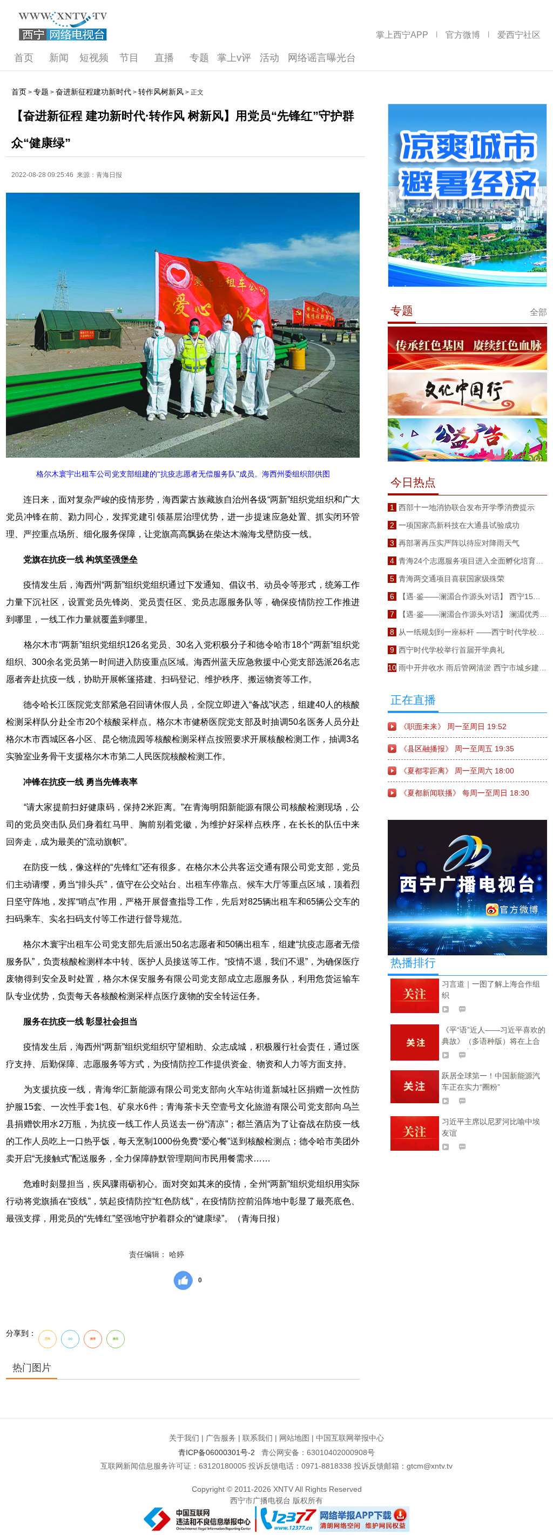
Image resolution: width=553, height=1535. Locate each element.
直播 (164, 57)
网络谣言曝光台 (322, 57)
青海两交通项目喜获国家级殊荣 (451, 578)
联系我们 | (259, 1438)
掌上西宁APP (402, 34)
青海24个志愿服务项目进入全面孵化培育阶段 (475, 560)
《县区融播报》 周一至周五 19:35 (457, 748)
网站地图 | (296, 1438)
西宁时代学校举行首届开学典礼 (451, 650)
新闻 (59, 57)
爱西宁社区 (519, 34)
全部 (538, 312)
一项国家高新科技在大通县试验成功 (459, 525)
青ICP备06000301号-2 (218, 1452)
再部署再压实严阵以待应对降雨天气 (459, 543)
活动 (269, 57)
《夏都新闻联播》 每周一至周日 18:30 (464, 793)
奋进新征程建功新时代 (93, 91)
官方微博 (463, 34)
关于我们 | (186, 1438)
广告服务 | (223, 1438)
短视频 (94, 57)
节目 (129, 57)
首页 (23, 57)
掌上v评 (234, 57)
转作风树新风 (161, 91)
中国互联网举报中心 (350, 1438)
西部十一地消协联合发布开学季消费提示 (467, 507)
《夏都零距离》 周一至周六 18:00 (457, 770)
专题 (199, 57)
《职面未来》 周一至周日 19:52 (453, 726)
